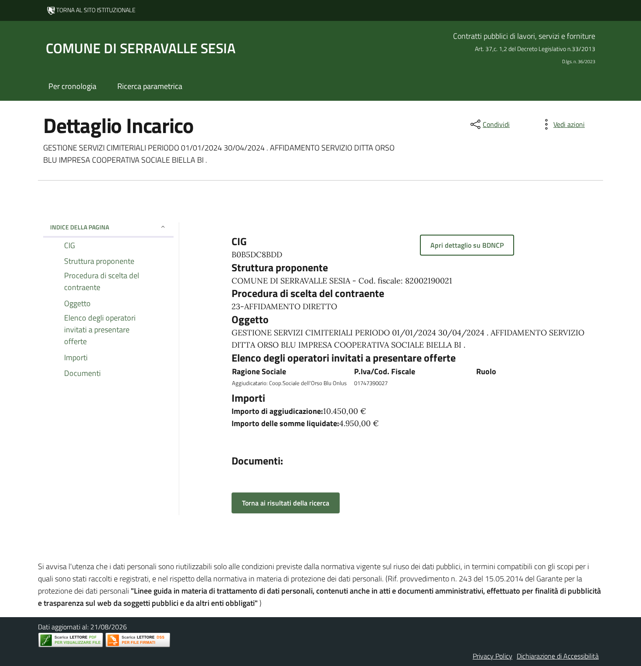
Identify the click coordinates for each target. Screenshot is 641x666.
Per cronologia (72, 86)
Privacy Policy (492, 656)
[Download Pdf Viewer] (70, 640)
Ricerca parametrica (149, 86)
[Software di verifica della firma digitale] (137, 640)
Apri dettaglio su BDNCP (467, 245)
